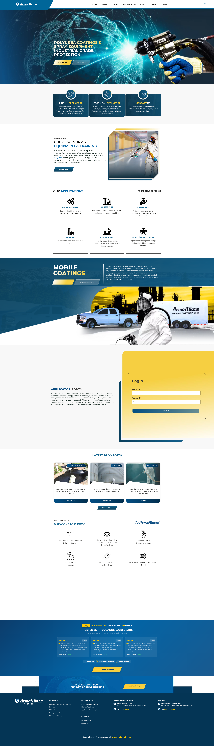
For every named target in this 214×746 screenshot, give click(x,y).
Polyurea (52, 707)
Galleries (143, 4)
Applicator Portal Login (89, 710)
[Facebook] (25, 705)
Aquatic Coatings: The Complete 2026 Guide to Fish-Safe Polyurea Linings (71, 491)
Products (104, 4)
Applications (92, 4)
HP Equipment (54, 713)
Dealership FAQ (86, 720)
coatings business (107, 113)
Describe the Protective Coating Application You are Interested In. (67, 123)
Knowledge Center (129, 4)
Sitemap (127, 737)
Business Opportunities (89, 704)
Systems (115, 4)
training (99, 160)
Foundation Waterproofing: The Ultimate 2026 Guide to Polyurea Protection (143, 491)
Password (136, 398)
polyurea (58, 158)
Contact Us (162, 4)
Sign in (166, 411)
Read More (71, 500)
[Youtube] (33, 705)
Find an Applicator (87, 707)
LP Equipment (54, 710)
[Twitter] (29, 705)
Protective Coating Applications (60, 704)
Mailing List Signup (55, 716)
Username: (136, 389)
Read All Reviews (107, 669)
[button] (205, 4)
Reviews (153, 4)
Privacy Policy (117, 737)
